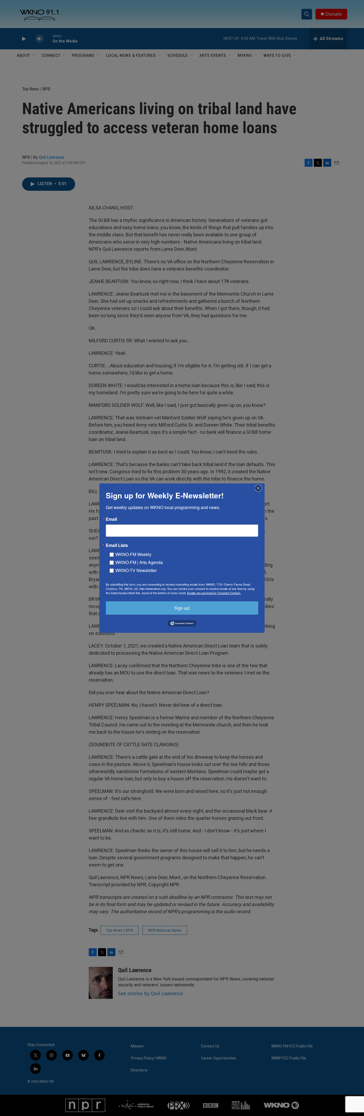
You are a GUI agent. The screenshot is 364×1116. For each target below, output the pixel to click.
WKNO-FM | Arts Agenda (139, 562)
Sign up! (182, 608)
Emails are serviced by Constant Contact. (214, 592)
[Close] (260, 488)
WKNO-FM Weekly (133, 554)
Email (111, 519)
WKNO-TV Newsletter (136, 570)
